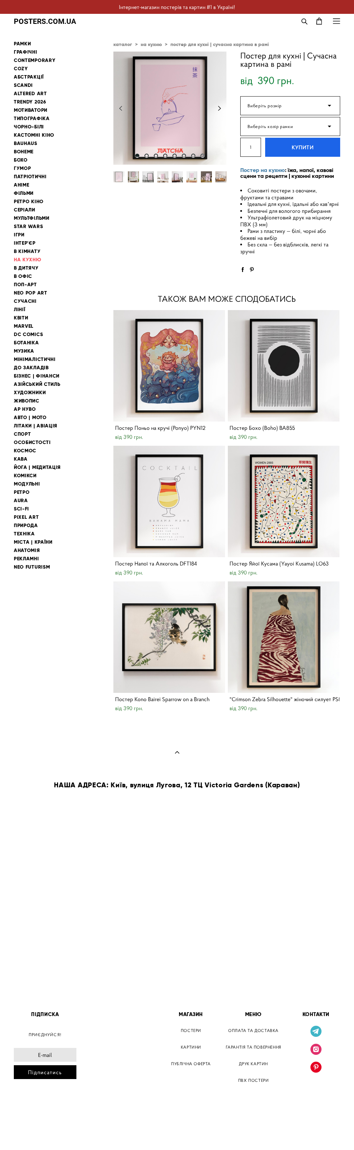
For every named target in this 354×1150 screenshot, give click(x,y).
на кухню (151, 44)
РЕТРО (22, 492)
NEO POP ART (30, 293)
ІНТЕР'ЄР (25, 243)
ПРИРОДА (26, 525)
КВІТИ (21, 318)
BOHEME (24, 152)
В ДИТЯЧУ (26, 268)
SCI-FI (21, 509)
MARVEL (24, 326)
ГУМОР (22, 168)
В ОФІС (23, 276)
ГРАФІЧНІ (25, 52)
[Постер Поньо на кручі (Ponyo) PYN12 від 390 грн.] (169, 366)
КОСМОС (25, 451)
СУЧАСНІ (25, 301)
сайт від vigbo (28, 1133)
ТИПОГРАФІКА (32, 118)
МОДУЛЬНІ (27, 484)
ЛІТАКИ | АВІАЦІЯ (35, 426)
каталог (122, 44)
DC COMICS (28, 334)
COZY (21, 68)
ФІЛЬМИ (24, 193)
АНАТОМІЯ (27, 550)
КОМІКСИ (25, 475)
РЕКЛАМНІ (26, 559)
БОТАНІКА (26, 343)
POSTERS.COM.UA (45, 21)
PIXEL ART (26, 517)
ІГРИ (19, 235)
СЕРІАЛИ (24, 210)
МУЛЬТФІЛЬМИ (31, 218)
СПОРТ (22, 434)
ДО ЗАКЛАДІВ (31, 367)
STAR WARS (28, 226)
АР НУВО (25, 409)
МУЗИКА (24, 351)
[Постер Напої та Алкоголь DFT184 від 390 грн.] (169, 501)
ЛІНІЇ (20, 309)
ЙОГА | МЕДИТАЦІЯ (37, 467)
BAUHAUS (25, 143)
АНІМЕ (21, 185)
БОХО (21, 160)
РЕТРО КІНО (29, 201)
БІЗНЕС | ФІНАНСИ (36, 376)
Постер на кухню (262, 170)
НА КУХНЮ (27, 260)
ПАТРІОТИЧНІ (30, 176)
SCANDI (23, 85)
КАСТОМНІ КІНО (34, 135)
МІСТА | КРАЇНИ (33, 542)
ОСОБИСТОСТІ (32, 442)
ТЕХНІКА (24, 534)
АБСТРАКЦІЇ (29, 77)
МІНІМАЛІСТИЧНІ (35, 359)
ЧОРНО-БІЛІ (29, 127)
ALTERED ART (30, 93)
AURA (21, 500)
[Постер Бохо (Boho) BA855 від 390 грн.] (283, 366)
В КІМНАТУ (27, 251)
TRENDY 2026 (30, 102)
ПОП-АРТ (25, 284)
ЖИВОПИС (26, 401)
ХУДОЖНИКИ (30, 392)
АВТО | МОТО (30, 417)
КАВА (21, 459)
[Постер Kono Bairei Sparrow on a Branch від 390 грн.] (169, 637)
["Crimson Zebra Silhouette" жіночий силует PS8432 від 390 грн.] (283, 637)
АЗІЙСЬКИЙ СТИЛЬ (37, 384)
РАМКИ (22, 44)
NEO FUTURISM (32, 567)
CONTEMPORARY (34, 60)
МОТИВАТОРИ (30, 110)
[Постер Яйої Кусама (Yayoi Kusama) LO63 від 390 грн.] (283, 501)
